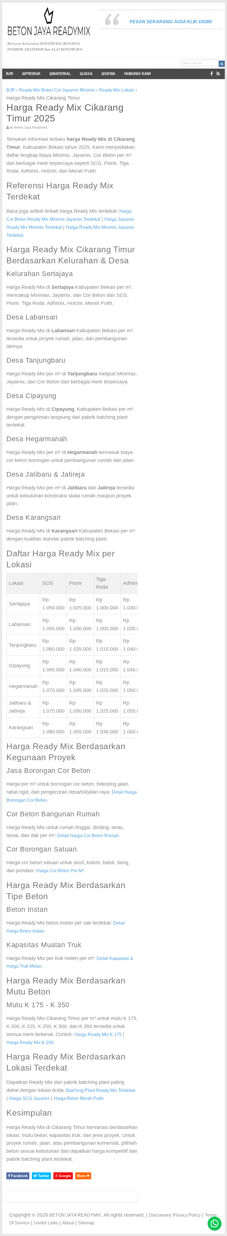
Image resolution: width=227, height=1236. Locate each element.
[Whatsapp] (214, 1223)
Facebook (19, 1176)
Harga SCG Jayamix (29, 1098)
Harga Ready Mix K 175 (98, 1034)
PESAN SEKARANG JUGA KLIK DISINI (170, 21)
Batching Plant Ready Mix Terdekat (100, 1090)
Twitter (43, 1176)
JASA (87, 74)
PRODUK (32, 74)
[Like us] (211, 73)
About (68, 1223)
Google (64, 1176)
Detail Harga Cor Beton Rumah (88, 835)
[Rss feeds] (218, 73)
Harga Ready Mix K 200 (29, 1042)
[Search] (222, 64)
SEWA (110, 74)
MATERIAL (62, 74)
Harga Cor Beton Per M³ (60, 870)
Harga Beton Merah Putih (79, 1098)
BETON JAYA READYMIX (75, 1215)
